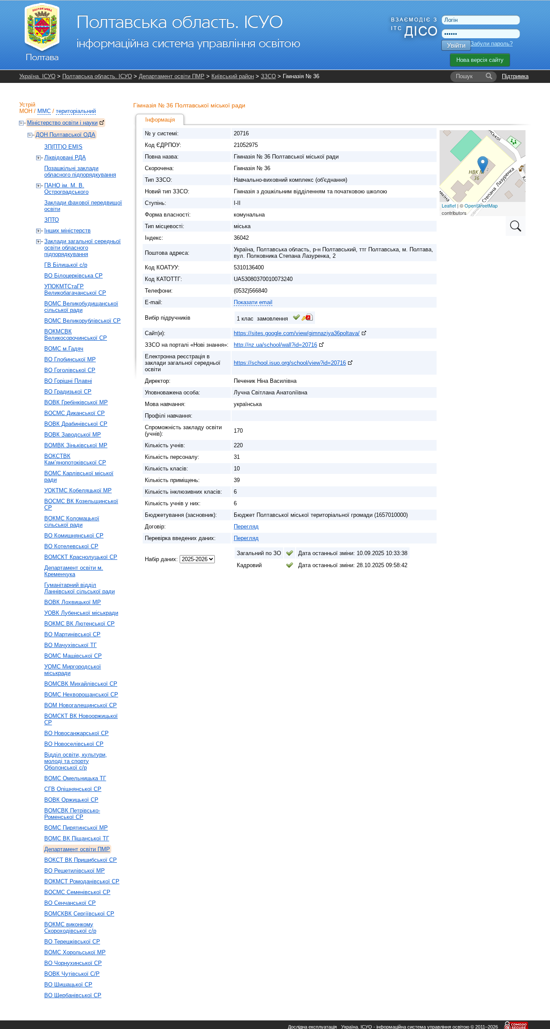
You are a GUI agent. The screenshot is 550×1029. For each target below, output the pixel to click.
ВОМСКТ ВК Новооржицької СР (81, 719)
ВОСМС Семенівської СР (77, 892)
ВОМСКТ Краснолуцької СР (80, 557)
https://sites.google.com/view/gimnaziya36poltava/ (297, 333)
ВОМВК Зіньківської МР (75, 445)
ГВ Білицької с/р (65, 265)
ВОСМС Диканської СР (74, 413)
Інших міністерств (67, 230)
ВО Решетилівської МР (74, 870)
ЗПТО (51, 220)
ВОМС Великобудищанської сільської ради (81, 306)
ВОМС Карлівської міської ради (78, 476)
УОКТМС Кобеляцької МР (78, 490)
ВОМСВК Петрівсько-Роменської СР (72, 813)
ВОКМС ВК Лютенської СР (79, 623)
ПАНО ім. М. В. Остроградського (66, 188)
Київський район (232, 76)
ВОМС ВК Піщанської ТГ (76, 838)
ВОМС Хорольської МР (75, 952)
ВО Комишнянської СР (74, 535)
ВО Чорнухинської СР (73, 963)
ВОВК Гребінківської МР (76, 402)
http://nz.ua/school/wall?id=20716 (275, 345)
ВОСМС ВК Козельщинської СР (81, 504)
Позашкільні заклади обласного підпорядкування (80, 171)
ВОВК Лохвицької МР (72, 602)
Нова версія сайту (480, 60)
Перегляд (246, 526)
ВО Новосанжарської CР (76, 733)
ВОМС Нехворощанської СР (81, 694)
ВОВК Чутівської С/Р (72, 974)
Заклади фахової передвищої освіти (83, 205)
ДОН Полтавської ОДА (65, 134)
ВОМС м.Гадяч (63, 348)
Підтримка (515, 76)
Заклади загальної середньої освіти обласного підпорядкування (82, 247)
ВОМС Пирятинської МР (76, 827)
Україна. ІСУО (37, 76)
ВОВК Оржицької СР (71, 800)
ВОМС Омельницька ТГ (75, 778)
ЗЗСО (268, 76)
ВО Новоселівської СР (74, 744)
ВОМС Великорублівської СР (82, 321)
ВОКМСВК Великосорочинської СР (75, 334)
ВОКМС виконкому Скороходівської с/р (70, 927)
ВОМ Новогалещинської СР (80, 705)
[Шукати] (489, 76)
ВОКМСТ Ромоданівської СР (81, 881)
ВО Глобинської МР (70, 359)
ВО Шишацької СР (68, 984)
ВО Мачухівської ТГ (70, 645)
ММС (44, 111)
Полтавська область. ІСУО (97, 76)
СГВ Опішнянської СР (72, 789)
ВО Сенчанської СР (70, 903)
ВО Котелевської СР (71, 546)
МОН (25, 111)
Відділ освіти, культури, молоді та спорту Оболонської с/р (75, 761)
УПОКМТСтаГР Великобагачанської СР (75, 289)
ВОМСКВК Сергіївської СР (79, 913)
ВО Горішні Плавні (68, 381)
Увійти (456, 45)
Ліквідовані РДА (65, 157)
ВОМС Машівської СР (73, 656)
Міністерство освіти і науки (62, 122)
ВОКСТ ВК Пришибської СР (80, 860)
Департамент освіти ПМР (172, 76)
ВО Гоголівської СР (69, 370)
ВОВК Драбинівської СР (75, 424)
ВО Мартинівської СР (72, 634)
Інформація (160, 119)
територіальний (76, 111)
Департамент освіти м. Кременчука (73, 571)
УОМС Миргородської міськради (72, 669)
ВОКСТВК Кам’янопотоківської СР (75, 459)
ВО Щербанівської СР (72, 995)
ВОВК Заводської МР (72, 434)
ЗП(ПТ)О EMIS (63, 147)
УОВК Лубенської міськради (81, 613)
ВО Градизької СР (68, 391)
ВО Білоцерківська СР (73, 275)
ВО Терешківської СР (72, 941)
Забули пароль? (492, 43)
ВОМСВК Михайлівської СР (80, 684)
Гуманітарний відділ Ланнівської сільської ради (79, 588)
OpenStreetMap (481, 205)
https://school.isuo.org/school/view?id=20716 (290, 363)
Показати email (253, 302)
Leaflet (449, 205)
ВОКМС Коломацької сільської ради (71, 521)
